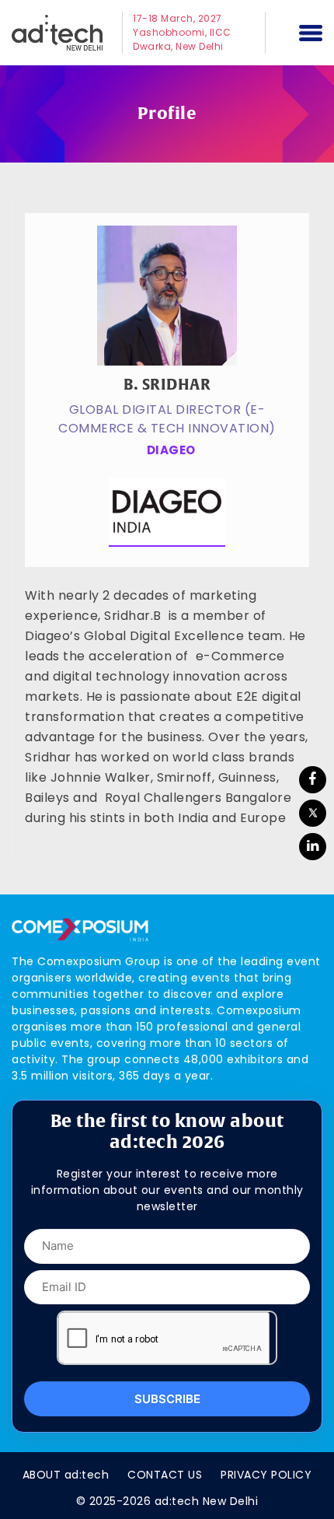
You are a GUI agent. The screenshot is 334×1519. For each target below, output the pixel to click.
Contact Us (164, 1474)
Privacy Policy (266, 1474)
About (66, 1474)
